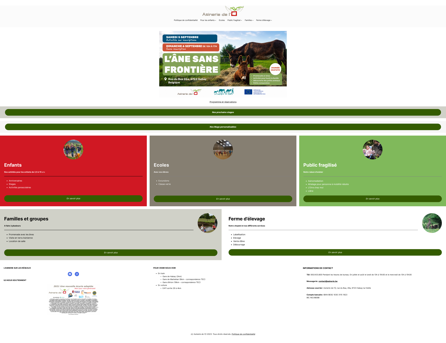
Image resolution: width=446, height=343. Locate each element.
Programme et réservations (223, 102)
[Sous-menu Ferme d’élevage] (271, 20)
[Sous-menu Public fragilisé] (241, 20)
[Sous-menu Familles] (253, 20)
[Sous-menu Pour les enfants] (215, 20)
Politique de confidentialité (243, 334)
